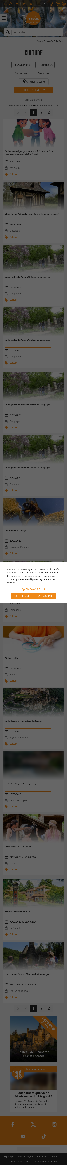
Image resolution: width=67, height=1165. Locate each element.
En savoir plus (35, 589)
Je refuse (23, 596)
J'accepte (47, 596)
